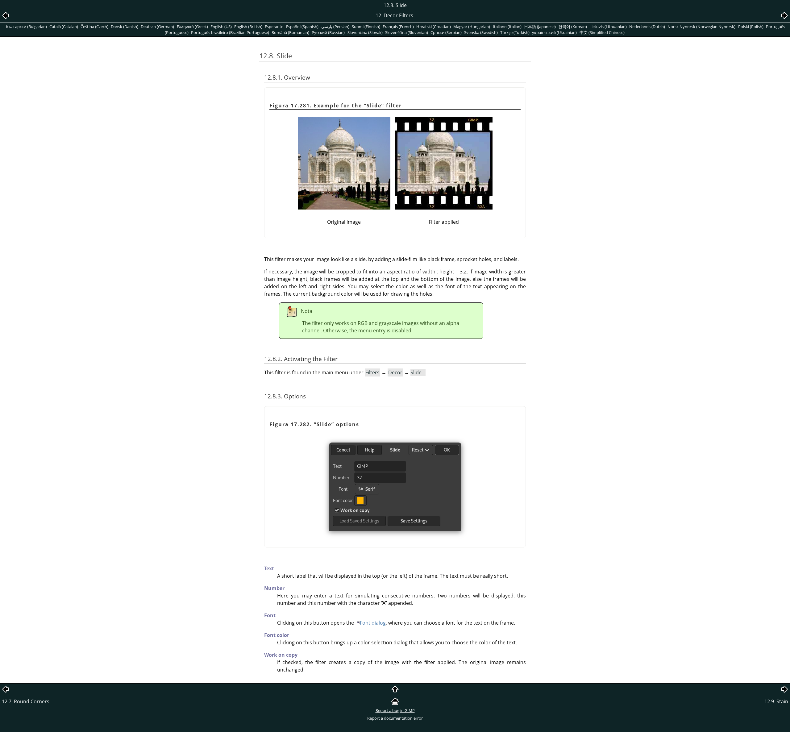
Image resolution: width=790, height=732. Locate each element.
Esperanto (274, 26)
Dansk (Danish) (124, 26)
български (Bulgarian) (26, 26)
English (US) (221, 26)
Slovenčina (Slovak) (365, 32)
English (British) (248, 26)
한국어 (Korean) (572, 26)
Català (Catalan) (63, 26)
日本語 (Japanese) (540, 26)
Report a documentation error (395, 718)
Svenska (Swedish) (481, 32)
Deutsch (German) (157, 26)
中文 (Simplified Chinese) (602, 32)
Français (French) (398, 26)
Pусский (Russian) (328, 32)
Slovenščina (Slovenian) (406, 32)
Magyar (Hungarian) (471, 26)
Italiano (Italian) (507, 26)
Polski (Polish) (750, 26)
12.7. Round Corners (25, 701)
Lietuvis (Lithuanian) (608, 26)
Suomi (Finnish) (366, 26)
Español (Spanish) (302, 26)
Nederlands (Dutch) (647, 26)
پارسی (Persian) (335, 26)
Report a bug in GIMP (395, 710)
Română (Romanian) (290, 32)
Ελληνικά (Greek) (192, 26)
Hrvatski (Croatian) (433, 26)
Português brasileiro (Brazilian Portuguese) (230, 32)
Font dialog (373, 622)
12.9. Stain (776, 701)
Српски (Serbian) (446, 32)
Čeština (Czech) (94, 26)
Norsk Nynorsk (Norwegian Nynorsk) (701, 26)
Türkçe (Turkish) (515, 32)
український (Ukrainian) (554, 32)
